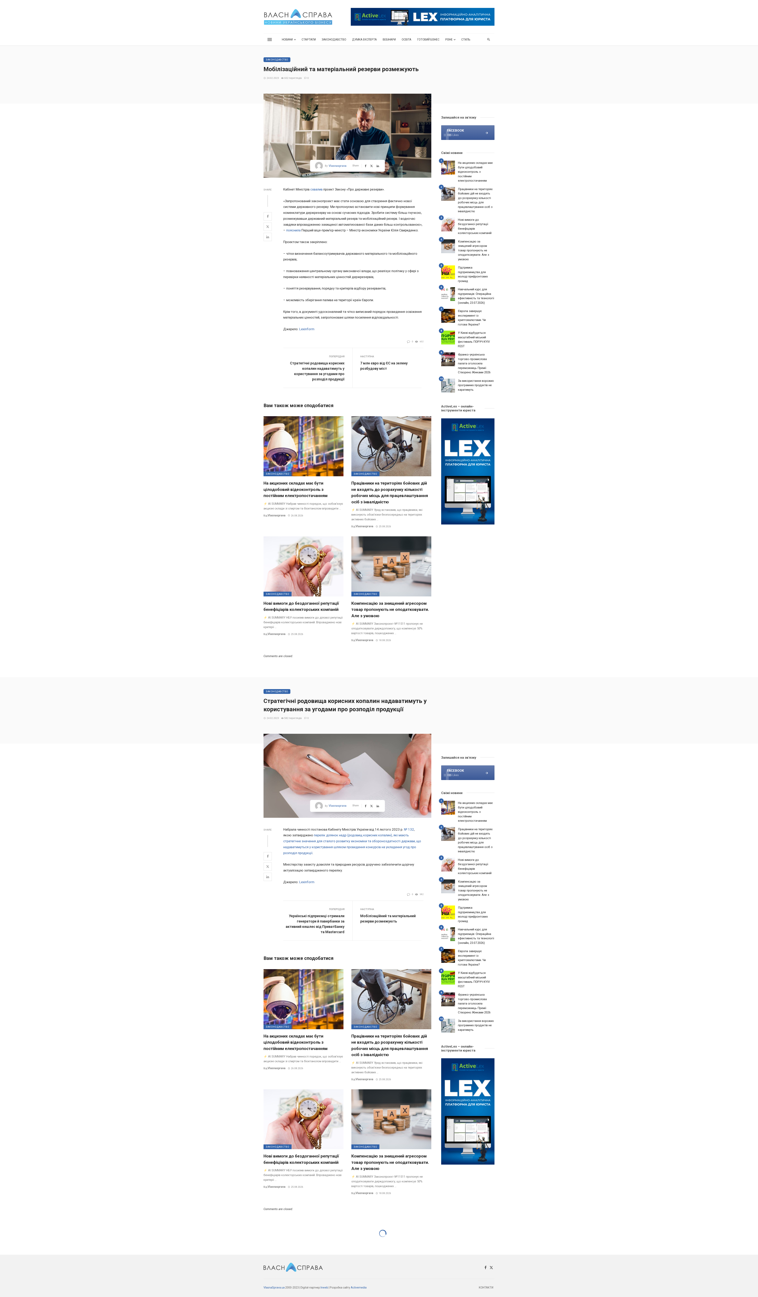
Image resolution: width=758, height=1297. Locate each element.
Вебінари (389, 39)
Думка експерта (364, 39)
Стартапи (309, 39)
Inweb (324, 1287)
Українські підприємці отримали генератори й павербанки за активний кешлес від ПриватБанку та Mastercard (315, 924)
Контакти (486, 1287)
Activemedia (359, 1287)
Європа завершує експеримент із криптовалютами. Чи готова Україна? (472, 317)
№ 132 (409, 829)
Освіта (406, 39)
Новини (287, 39)
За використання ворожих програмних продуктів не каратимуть (476, 385)
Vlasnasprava (337, 165)
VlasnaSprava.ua (274, 1287)
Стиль (465, 39)
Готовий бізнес (428, 39)
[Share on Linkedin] (268, 237)
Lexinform (306, 329)
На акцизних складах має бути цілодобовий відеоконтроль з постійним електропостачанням (295, 489)
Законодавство (334, 39)
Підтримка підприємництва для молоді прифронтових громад (473, 274)
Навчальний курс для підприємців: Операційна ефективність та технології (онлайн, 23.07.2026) (476, 296)
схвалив (316, 189)
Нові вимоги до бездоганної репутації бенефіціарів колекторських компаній (301, 606)
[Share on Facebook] (268, 216)
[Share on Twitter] (268, 227)
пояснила (293, 230)
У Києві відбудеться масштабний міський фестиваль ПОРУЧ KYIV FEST (474, 339)
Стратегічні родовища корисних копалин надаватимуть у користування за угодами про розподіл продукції (317, 371)
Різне (449, 39)
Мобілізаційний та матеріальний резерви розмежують (388, 918)
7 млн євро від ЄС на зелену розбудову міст (384, 366)
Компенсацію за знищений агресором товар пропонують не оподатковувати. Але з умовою (390, 609)
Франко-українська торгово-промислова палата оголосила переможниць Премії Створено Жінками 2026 (474, 363)
